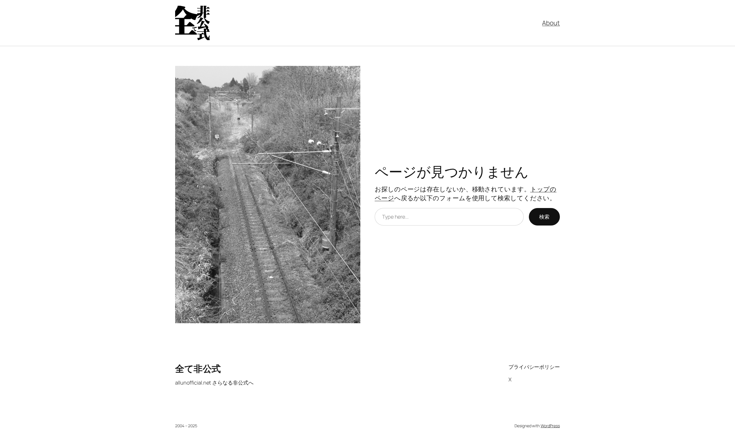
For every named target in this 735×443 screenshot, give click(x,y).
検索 (544, 216)
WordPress (550, 425)
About (551, 23)
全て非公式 (198, 368)
